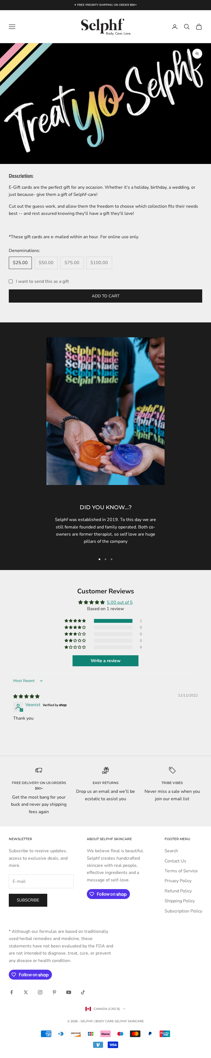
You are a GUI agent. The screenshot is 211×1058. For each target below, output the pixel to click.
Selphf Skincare (129, 1021)
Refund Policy (178, 891)
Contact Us (175, 861)
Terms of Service (181, 871)
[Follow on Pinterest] (54, 992)
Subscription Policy (183, 911)
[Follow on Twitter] (26, 992)
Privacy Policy (178, 881)
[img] (26, 697)
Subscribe (28, 900)
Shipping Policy (180, 901)
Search (171, 851)
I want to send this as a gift (42, 281)
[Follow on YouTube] (68, 992)
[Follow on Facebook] (11, 992)
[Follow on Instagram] (40, 992)
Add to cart (106, 296)
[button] (76, 621)
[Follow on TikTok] (83, 992)
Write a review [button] (106, 661)
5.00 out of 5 (120, 602)
